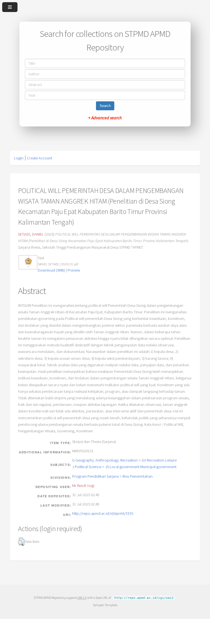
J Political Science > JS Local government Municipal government (124, 466)
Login (19, 158)
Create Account (39, 158)
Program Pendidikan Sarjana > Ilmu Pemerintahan (112, 476)
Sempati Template (105, 605)
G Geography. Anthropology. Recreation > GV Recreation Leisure (124, 460)
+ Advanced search (105, 117)
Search (105, 106)
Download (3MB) (51, 270)
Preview (74, 270)
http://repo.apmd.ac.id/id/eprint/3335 (102, 513)
